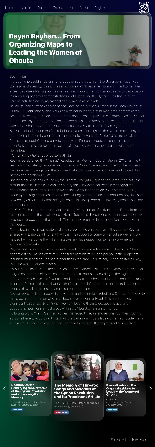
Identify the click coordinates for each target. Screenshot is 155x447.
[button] (150, 388)
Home (9, 8)
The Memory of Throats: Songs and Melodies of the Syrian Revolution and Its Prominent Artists (77, 391)
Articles (26, 8)
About (84, 8)
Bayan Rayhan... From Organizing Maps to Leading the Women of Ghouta (122, 390)
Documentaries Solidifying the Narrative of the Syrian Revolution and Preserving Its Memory (29, 391)
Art (71, 8)
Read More (17, 410)
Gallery (57, 8)
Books (41, 8)
